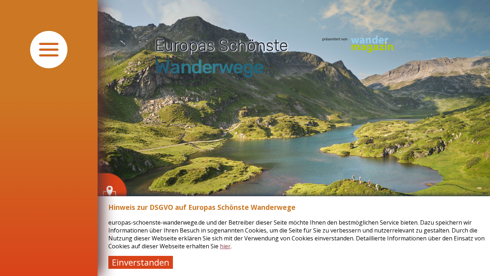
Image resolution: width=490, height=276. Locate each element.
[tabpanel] (294, 138)
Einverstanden (140, 262)
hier (225, 246)
